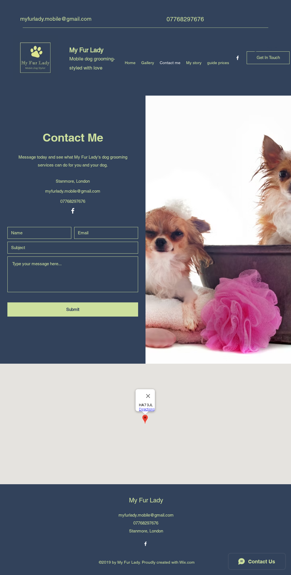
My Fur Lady (86, 50)
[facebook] (237, 58)
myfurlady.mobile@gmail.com (56, 19)
